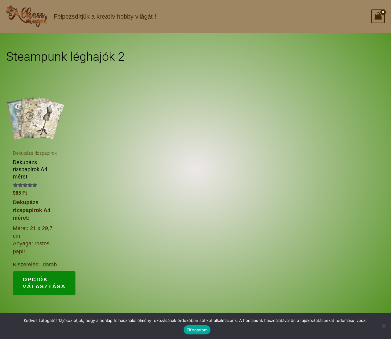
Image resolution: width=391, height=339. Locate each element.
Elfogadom (197, 329)
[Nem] (383, 326)
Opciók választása (44, 283)
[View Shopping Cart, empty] (378, 16)
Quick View (35, 138)
